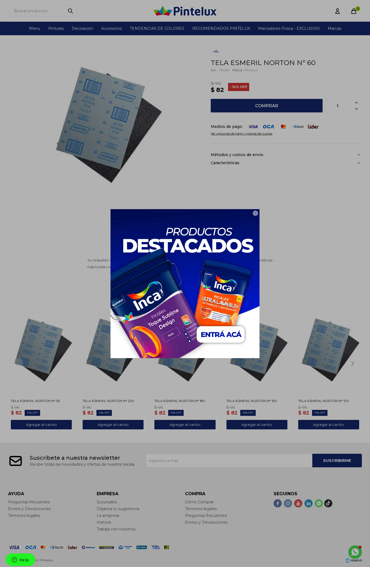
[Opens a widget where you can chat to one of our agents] (20, 560)
